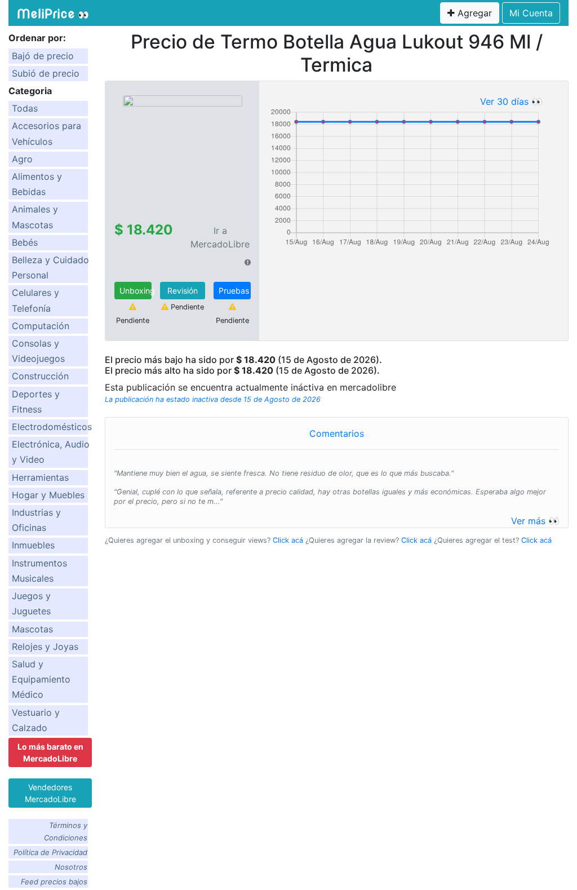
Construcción (40, 376)
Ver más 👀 (535, 520)
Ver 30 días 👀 (511, 101)
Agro (22, 159)
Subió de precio (45, 73)
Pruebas (234, 290)
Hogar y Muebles (48, 495)
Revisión (182, 290)
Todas (25, 108)
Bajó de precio (43, 55)
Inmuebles (33, 545)
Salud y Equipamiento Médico (41, 679)
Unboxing (135, 290)
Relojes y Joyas (45, 646)
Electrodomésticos (52, 426)
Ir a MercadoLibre (220, 237)
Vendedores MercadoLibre (50, 793)
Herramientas (40, 477)
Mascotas (32, 629)
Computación (40, 325)
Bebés (25, 242)
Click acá (288, 540)
